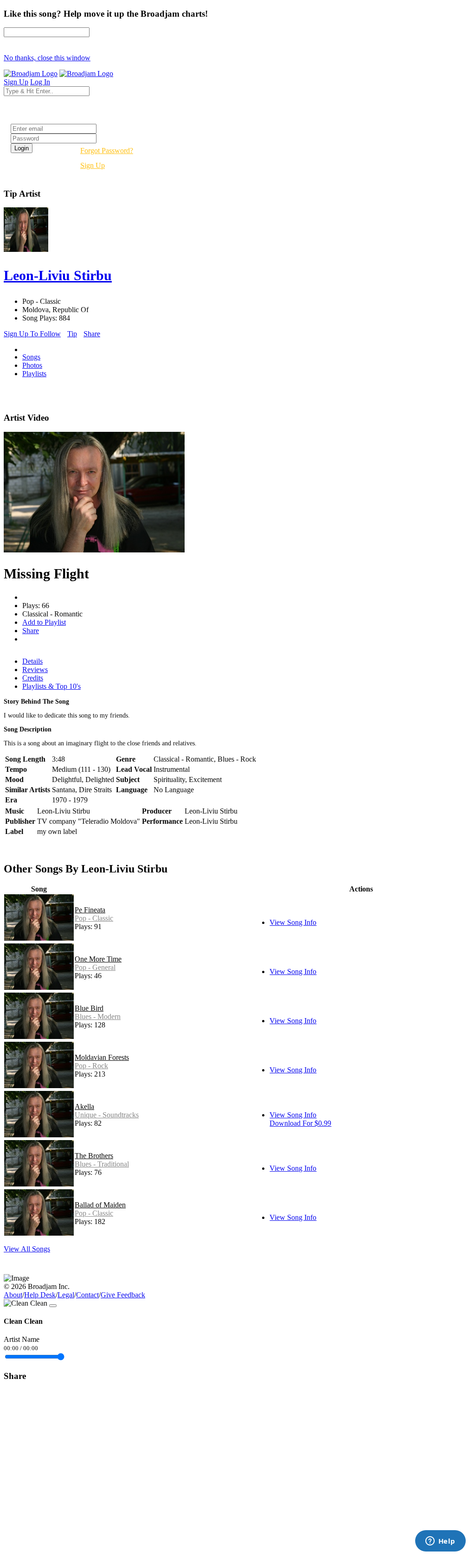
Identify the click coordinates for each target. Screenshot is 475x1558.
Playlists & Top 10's (51, 686)
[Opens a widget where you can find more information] (440, 1541)
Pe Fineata (90, 910)
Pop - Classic (94, 918)
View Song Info (293, 922)
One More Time (98, 959)
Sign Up (92, 165)
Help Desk (40, 1295)
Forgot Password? (106, 150)
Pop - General (95, 967)
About (13, 1295)
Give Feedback (123, 1295)
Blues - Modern (98, 1016)
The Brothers (94, 1156)
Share (91, 334)
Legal (66, 1295)
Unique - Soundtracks (107, 1115)
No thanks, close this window (47, 58)
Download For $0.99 (300, 1123)
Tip (72, 334)
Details (32, 661)
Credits (32, 678)
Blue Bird (89, 1008)
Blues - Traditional (102, 1164)
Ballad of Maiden (100, 1205)
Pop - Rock (91, 1066)
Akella (84, 1106)
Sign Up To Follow (32, 334)
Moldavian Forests (102, 1057)
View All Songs (27, 1249)
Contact (87, 1295)
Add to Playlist (44, 622)
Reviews (35, 669)
